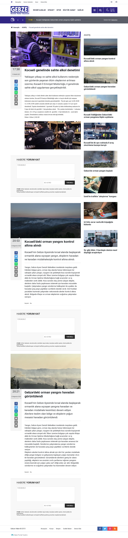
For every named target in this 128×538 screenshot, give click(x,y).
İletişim (58, 529)
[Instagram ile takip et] (109, 529)
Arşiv (36, 2)
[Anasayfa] (12, 2)
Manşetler (18, 2)
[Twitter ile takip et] (104, 529)
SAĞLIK (81, 10)
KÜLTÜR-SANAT (69, 10)
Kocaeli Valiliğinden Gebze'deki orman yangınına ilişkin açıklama (58, 20)
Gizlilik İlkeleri (67, 529)
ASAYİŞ (24, 27)
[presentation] (17, 20)
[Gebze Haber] (20, 10)
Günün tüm (110, 20)
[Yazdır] (16, 99)
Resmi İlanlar (39, 10)
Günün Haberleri (28, 2)
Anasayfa (16, 27)
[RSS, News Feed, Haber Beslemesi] (114, 529)
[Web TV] (111, 2)
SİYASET (51, 10)
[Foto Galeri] (116, 2)
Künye (52, 529)
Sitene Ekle (44, 2)
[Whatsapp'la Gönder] (16, 92)
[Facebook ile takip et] (99, 529)
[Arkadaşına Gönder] (16, 96)
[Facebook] (16, 81)
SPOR (58, 10)
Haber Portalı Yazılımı (21, 535)
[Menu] (94, 10)
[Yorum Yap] (16, 103)
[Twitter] (16, 85)
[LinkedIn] (16, 88)
